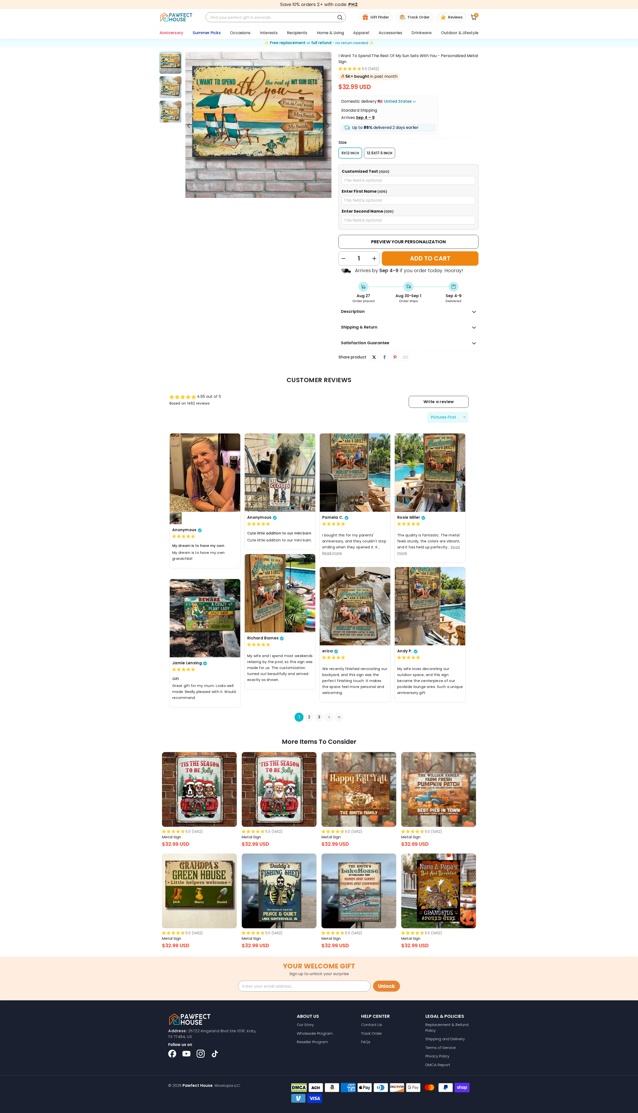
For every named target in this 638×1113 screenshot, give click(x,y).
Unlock (386, 986)
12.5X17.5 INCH (379, 153)
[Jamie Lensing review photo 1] (205, 618)
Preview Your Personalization (408, 242)
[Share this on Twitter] (374, 357)
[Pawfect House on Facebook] (172, 1054)
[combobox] (271, 17)
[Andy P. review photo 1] (430, 606)
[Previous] (189, 126)
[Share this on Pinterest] (395, 357)
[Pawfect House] (176, 17)
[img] (183, 536)
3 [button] (319, 717)
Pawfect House (197, 1085)
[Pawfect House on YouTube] (186, 1054)
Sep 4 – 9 (365, 117)
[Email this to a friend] (405, 357)
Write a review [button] (438, 402)
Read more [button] (332, 553)
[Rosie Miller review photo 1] (430, 472)
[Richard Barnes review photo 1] (280, 593)
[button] (349, 68)
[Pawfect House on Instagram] (201, 1054)
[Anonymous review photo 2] (176, 518)
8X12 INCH (350, 153)
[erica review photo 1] (355, 606)
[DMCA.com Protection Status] (299, 1087)
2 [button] (309, 717)
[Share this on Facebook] (384, 357)
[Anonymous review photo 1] (205, 472)
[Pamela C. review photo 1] (355, 472)
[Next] (328, 126)
